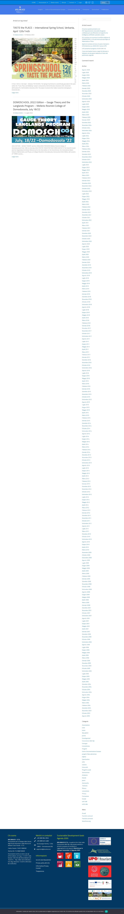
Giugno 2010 (85, 544)
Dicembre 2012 (86, 486)
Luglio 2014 (85, 436)
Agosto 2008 (86, 592)
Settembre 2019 (87, 273)
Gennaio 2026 (86, 88)
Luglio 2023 (85, 165)
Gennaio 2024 (86, 152)
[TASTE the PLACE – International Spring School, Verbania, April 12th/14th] (42, 58)
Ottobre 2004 (86, 690)
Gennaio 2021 (86, 231)
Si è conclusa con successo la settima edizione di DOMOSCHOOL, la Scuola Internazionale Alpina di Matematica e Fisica (96, 39)
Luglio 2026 (85, 72)
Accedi (84, 813)
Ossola (84, 778)
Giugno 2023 (85, 167)
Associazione (86, 725)
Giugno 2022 (85, 196)
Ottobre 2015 (86, 397)
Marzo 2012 (85, 508)
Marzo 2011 (85, 531)
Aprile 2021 (85, 223)
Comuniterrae (86, 746)
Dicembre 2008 (86, 581)
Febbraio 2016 (86, 386)
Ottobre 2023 (86, 159)
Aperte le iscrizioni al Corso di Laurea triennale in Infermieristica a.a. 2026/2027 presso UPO (95, 45)
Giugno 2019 (85, 281)
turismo (84, 765)
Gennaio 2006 (86, 661)
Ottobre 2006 (86, 639)
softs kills (85, 804)
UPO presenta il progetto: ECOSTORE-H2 (94, 49)
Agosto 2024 (86, 133)
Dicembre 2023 (86, 154)
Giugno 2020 (85, 249)
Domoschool (85, 772)
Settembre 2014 (87, 431)
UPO (83, 762)
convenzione (85, 791)
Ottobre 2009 (86, 555)
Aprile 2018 (85, 318)
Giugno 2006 (85, 650)
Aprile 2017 (85, 349)
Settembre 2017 (87, 336)
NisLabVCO (85, 733)
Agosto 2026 (86, 70)
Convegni (84, 743)
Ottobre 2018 (86, 302)
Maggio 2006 (86, 653)
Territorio (84, 786)
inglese (84, 757)
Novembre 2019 (86, 268)
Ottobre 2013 (86, 460)
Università (85, 767)
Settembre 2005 (87, 671)
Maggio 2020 (86, 252)
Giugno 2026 (85, 75)
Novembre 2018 (86, 299)
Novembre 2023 (86, 157)
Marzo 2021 (85, 225)
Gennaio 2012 (86, 513)
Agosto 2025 (86, 101)
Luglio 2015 (85, 405)
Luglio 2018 (85, 310)
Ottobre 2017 (86, 333)
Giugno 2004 (85, 697)
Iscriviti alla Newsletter (43, 860)
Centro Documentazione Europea (91, 751)
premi (83, 780)
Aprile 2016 (85, 381)
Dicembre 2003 (86, 708)
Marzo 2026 (85, 83)
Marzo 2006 (85, 658)
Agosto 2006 (86, 645)
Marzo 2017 (85, 352)
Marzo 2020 (85, 257)
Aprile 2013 (85, 476)
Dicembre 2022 (86, 183)
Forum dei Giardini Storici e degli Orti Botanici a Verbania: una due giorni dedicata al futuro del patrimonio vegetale (95, 53)
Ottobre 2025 (86, 96)
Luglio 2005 (85, 674)
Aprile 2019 (85, 286)
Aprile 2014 (85, 444)
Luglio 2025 (85, 104)
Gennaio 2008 (86, 605)
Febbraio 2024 (86, 149)
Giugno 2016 (85, 376)
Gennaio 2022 (86, 210)
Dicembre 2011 (86, 515)
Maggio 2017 (86, 347)
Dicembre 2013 (86, 455)
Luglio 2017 (85, 341)
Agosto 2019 (86, 275)
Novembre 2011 (86, 518)
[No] (122, 911)
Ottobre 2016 (86, 365)
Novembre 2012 (86, 489)
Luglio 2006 (85, 647)
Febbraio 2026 (86, 86)
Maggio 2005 (86, 679)
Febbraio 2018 (86, 323)
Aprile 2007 (85, 629)
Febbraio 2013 (86, 481)
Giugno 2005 (85, 676)
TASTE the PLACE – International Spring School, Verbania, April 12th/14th (43, 29)
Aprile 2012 (85, 505)
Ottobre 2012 (86, 492)
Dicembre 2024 (86, 123)
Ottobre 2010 (86, 537)
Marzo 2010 (85, 550)
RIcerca (84, 788)
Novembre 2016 (86, 362)
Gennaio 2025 (86, 120)
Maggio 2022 (86, 199)
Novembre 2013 (86, 457)
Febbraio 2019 (86, 291)
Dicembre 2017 (86, 328)
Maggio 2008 (86, 597)
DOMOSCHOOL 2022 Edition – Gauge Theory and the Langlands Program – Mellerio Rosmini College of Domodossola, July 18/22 (41, 105)
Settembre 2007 (87, 616)
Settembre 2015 (87, 399)
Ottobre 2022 (86, 188)
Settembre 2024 (87, 130)
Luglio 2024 (85, 136)
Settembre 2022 (87, 191)
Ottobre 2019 (86, 270)
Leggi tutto (15, 93)
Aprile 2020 (85, 254)
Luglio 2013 (85, 468)
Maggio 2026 (86, 78)
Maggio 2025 (86, 109)
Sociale (84, 799)
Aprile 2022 (85, 202)
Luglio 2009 (85, 563)
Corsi (83, 728)
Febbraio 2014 (86, 450)
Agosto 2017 (86, 339)
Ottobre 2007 (86, 613)
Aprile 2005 (85, 682)
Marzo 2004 (85, 703)
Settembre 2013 (87, 463)
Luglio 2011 (85, 529)
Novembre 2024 (86, 125)
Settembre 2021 (87, 220)
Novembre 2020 (86, 236)
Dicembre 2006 (86, 634)
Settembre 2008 (87, 589)
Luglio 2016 (85, 373)
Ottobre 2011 (86, 521)
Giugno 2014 (85, 439)
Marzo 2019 (85, 289)
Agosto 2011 (86, 526)
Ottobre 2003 (86, 713)
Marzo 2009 (85, 573)
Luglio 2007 (85, 621)
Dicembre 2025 (86, 91)
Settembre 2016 (87, 368)
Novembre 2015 (86, 394)
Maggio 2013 (86, 473)
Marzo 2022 (85, 204)
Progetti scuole (86, 770)
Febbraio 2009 (86, 576)
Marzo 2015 (85, 415)
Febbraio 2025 (86, 117)
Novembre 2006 (86, 637)
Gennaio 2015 (86, 421)
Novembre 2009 (86, 552)
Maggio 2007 (86, 626)
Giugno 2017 (85, 344)
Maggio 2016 (86, 378)
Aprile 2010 (85, 547)
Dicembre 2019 (86, 265)
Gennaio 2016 (86, 389)
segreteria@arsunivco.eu (43, 849)
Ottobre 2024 (86, 128)
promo (84, 736)
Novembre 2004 (86, 687)
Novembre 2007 (86, 610)
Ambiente (85, 775)
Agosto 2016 (86, 370)
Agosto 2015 (86, 402)
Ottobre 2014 (86, 428)
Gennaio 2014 (86, 452)
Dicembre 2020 (86, 233)
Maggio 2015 (86, 410)
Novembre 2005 (86, 666)
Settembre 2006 (87, 642)
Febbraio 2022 (86, 207)
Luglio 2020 (85, 246)
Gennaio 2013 (86, 484)
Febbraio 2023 (86, 178)
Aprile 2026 (85, 80)
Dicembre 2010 (86, 534)
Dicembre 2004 (86, 684)
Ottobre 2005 (86, 668)
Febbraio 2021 (86, 228)
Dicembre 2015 (86, 391)
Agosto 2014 (86, 434)
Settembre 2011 (87, 523)
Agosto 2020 (86, 244)
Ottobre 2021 (86, 217)
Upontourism (85, 759)
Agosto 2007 (86, 618)
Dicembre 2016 (86, 360)
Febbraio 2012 (86, 510)
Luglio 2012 (85, 497)
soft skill (84, 801)
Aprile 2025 (85, 112)
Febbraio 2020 (86, 260)
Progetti (84, 749)
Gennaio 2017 (86, 357)
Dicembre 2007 (86, 608)
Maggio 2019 (86, 283)
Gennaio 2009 (86, 579)
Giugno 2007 (85, 624)
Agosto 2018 (86, 307)
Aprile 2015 (85, 413)
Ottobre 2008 (86, 587)
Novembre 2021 (86, 215)
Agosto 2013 (86, 465)
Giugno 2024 (85, 138)
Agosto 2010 (86, 542)
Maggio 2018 (86, 315)
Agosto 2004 (86, 695)
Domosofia (85, 783)
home (83, 730)
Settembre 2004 (87, 692)
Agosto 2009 (86, 560)
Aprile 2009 (85, 571)
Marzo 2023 (85, 175)
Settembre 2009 (87, 558)
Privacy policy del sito (43, 863)
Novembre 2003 (86, 711)
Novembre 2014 (86, 426)
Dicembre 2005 (86, 663)
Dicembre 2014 (86, 423)
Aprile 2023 (85, 173)
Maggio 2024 (86, 141)
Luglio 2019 (85, 278)
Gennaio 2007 (86, 631)
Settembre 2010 (87, 539)
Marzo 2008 (85, 602)
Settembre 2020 (87, 241)
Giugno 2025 (85, 107)
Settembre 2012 (87, 494)
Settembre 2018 (87, 304)
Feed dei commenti (87, 819)
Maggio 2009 (86, 568)
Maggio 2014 (86, 442)
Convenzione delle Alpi (88, 741)
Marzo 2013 (85, 479)
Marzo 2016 (85, 384)
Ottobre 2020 (86, 239)
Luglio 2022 (85, 194)
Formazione (85, 796)
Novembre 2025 (86, 93)
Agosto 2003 (86, 716)
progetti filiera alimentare (89, 754)
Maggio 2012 (86, 502)
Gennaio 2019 (86, 294)
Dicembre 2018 (86, 297)
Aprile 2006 (85, 655)
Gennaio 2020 (86, 262)
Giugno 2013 (85, 471)
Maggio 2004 (86, 700)
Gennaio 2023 (86, 181)
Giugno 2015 (85, 407)
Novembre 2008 (86, 584)
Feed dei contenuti (87, 816)
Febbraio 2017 (86, 355)
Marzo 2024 (85, 146)
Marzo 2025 (85, 115)
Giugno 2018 (85, 312)
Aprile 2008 (85, 600)
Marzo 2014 (85, 447)
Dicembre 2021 (86, 212)
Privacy (84, 794)
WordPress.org (86, 821)
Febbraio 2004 (86, 705)
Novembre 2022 (86, 186)
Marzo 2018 (85, 320)
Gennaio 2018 (86, 326)
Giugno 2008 (85, 595)
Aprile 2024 (85, 144)
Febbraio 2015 (86, 418)
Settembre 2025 (87, 99)
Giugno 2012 (85, 500)
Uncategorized (86, 738)
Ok (106, 911)
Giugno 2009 (85, 566)
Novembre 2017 (86, 331)
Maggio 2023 (86, 170)
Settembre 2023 (87, 162)
